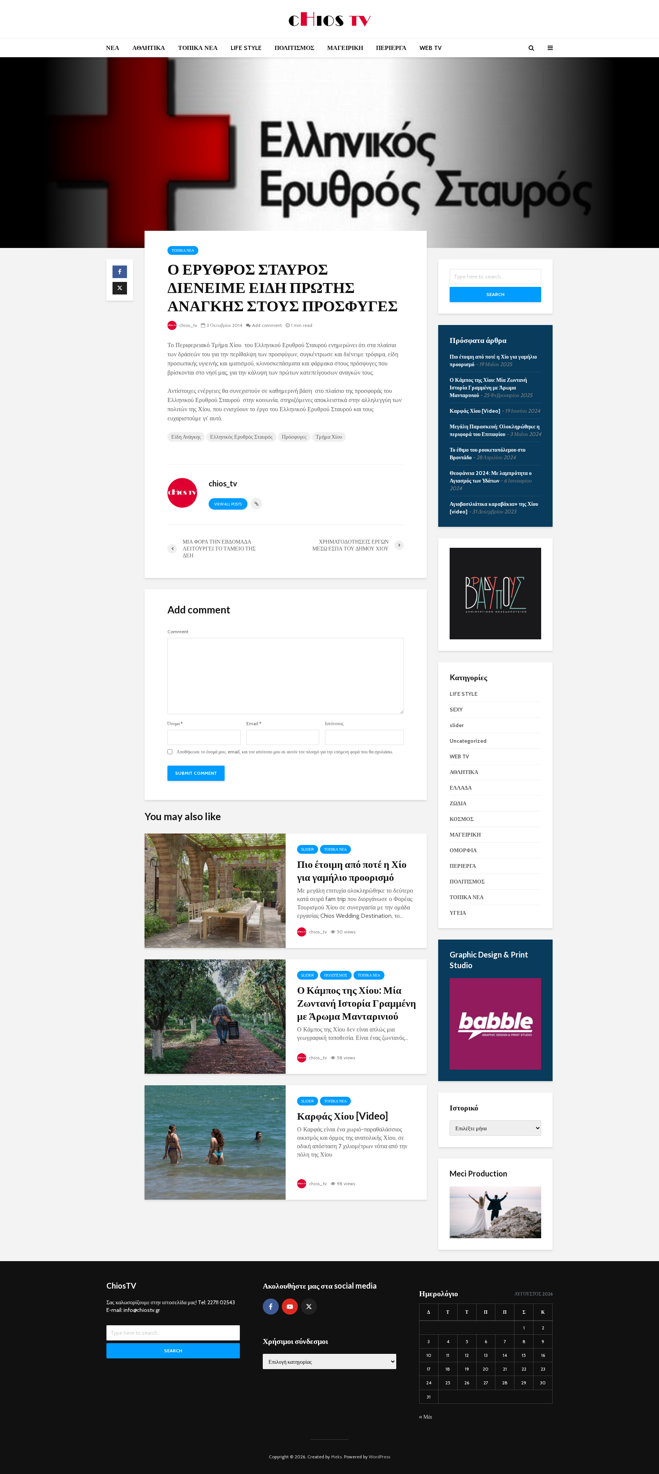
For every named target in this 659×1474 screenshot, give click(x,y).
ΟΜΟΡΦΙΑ (463, 850)
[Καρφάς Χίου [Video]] (215, 1142)
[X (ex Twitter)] (309, 1307)
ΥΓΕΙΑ (458, 912)
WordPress (379, 1457)
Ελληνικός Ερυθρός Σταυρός (241, 436)
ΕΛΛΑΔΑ (461, 787)
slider (307, 849)
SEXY (456, 709)
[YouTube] (290, 1307)
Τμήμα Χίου (329, 436)
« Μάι (425, 1416)
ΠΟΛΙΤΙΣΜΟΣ (294, 47)
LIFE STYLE (246, 47)
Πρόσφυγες (294, 436)
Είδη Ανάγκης (186, 436)
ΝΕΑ (112, 47)
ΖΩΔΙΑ (458, 803)
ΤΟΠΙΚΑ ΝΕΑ (198, 47)
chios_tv (187, 325)
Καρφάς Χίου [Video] (342, 1116)
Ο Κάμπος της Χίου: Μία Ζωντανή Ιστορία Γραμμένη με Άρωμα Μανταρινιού (356, 1003)
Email (253, 723)
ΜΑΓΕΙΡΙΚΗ (345, 47)
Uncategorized (468, 740)
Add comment (267, 325)
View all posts (228, 504)
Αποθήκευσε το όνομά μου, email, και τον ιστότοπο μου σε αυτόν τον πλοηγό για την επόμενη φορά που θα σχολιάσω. (285, 752)
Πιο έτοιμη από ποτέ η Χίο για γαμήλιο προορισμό (352, 870)
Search (495, 294)
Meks (336, 1457)
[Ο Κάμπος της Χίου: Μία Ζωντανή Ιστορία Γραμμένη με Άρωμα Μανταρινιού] (215, 1016)
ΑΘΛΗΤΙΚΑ (148, 47)
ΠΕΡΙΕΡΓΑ (391, 47)
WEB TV (431, 47)
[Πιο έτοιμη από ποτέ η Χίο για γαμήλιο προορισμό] (215, 890)
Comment (177, 631)
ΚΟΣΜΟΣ (462, 819)
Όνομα (175, 723)
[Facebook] (271, 1307)
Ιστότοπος (334, 723)
